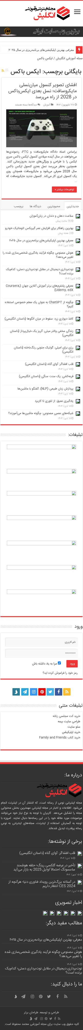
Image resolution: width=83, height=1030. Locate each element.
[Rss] (67, 692)
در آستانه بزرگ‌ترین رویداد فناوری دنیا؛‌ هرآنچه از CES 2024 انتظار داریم (42, 884)
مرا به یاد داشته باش (45, 663)
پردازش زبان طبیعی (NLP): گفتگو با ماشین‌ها (45, 388)
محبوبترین (53, 206)
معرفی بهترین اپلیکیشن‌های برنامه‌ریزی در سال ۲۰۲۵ (41, 50)
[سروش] (16, 690)
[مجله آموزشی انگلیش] (41, 13)
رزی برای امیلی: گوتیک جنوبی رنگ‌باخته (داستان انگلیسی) (43, 349)
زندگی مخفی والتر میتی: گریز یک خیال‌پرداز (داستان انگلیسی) (41, 333)
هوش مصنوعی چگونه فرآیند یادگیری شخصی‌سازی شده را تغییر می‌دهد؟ (38, 255)
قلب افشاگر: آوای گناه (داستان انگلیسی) (49, 364)
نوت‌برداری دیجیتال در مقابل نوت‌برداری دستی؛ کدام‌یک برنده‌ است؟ (39, 271)
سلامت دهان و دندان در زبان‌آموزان (51, 216)
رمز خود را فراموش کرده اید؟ (60, 673)
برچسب (18, 206)
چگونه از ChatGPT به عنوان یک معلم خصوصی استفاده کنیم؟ (39, 304)
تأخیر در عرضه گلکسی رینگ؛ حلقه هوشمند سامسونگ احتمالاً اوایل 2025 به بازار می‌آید (44, 868)
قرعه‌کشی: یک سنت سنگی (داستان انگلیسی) (46, 376)
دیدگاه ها (35, 206)
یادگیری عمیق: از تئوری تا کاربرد (54, 401)
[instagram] (33, 692)
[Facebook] (58, 692)
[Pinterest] (42, 692)
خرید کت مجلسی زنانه (66, 716)
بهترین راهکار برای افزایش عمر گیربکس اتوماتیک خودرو (39, 228)
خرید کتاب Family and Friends (59, 737)
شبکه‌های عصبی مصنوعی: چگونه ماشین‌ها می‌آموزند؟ (40, 413)
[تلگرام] (24, 692)
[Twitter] (50, 692)
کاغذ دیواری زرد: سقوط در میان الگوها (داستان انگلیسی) (39, 318)
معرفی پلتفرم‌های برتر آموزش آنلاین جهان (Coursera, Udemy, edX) (39, 288)
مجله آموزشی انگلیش (69, 58)
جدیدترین (73, 206)
